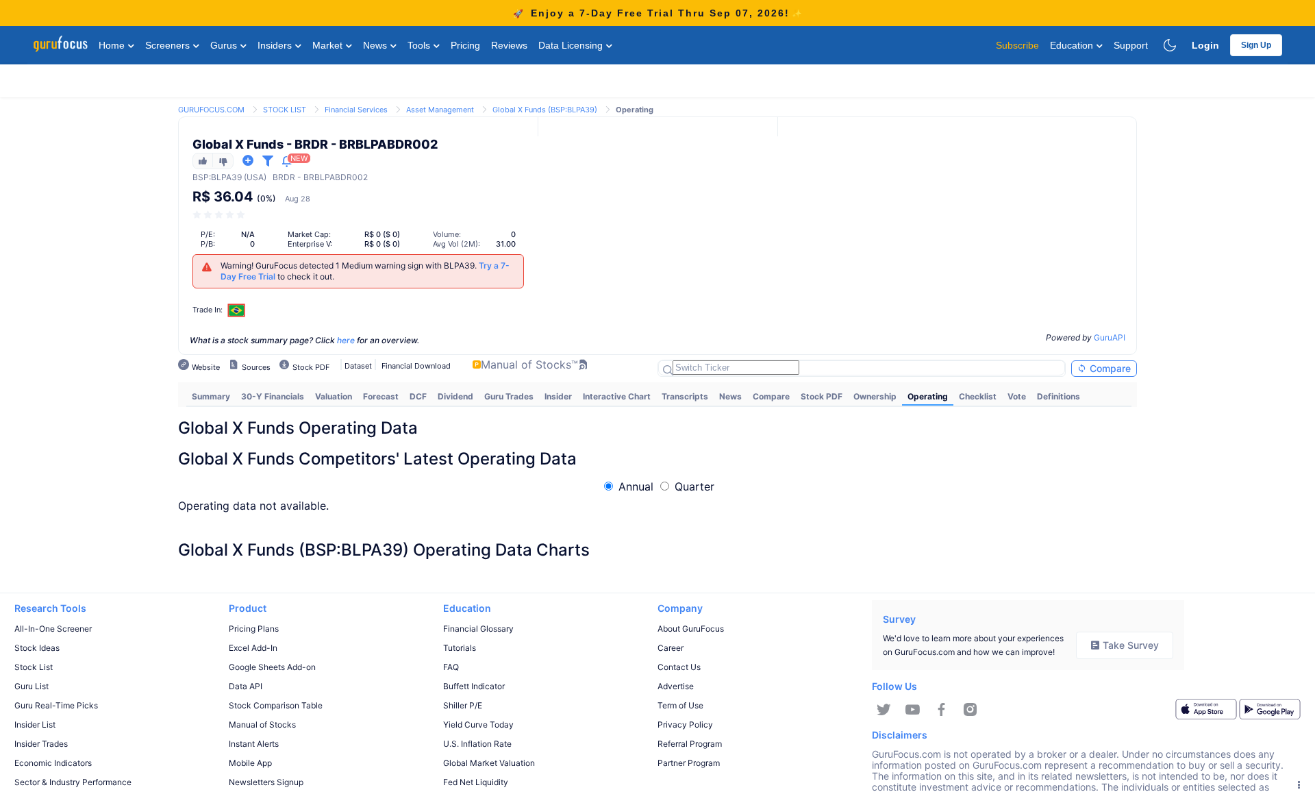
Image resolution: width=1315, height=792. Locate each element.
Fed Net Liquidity (475, 782)
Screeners (168, 45)
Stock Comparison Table (276, 705)
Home (113, 45)
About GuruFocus (691, 628)
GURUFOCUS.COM (211, 109)
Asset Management (440, 109)
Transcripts (685, 396)
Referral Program (690, 744)
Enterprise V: (310, 244)
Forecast (381, 396)
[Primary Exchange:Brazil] (236, 310)
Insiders (276, 45)
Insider (558, 396)
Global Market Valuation (489, 763)
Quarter (694, 486)
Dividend (455, 396)
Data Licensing (571, 45)
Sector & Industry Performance (73, 782)
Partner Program (689, 763)
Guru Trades (509, 396)
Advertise (676, 686)
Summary (211, 396)
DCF (418, 396)
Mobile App (250, 763)
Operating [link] (634, 109)
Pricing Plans (254, 628)
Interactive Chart (617, 396)
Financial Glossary (478, 628)
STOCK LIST (284, 109)
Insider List (34, 724)
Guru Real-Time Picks (56, 705)
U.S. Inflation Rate (477, 744)
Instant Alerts (254, 744)
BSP (200, 177)
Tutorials (459, 648)
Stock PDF (821, 396)
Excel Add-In (253, 648)
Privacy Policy (685, 724)
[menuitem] (211, 397)
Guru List (31, 686)
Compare (1109, 368)
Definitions (1058, 396)
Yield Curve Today (478, 724)
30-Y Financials (272, 396)
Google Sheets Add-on (272, 667)
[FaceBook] (941, 710)
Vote (1016, 396)
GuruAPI (1109, 337)
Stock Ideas (37, 648)
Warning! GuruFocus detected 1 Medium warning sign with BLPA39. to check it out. (365, 271)
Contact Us (679, 667)
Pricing (465, 45)
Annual (635, 486)
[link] (211, 108)
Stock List (33, 667)
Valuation (333, 396)
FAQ (451, 667)
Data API (245, 686)
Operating (927, 396)
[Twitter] (884, 710)
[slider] (219, 215)
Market (328, 45)
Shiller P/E (462, 705)
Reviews (509, 45)
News (376, 45)
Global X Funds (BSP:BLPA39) (544, 109)
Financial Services (356, 109)
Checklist (978, 396)
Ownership (875, 396)
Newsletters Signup (266, 782)
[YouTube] (913, 710)
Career (671, 648)
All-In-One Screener (53, 628)
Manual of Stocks (262, 724)
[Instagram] (970, 710)
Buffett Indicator (474, 686)
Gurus (225, 45)
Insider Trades (41, 744)
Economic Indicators (53, 763)
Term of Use (680, 705)
